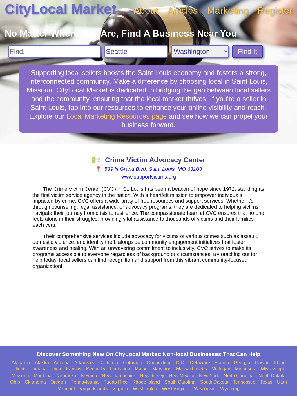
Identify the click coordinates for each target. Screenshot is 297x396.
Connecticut (159, 362)
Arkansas (84, 362)
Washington (145, 388)
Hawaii (262, 362)
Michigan (220, 368)
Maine (141, 368)
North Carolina (239, 375)
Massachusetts (191, 368)
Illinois (20, 368)
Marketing (227, 10)
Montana (43, 375)
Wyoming (230, 388)
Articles (182, 10)
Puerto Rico (115, 381)
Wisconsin (204, 388)
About (146, 10)
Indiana (39, 368)
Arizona (62, 362)
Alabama (21, 362)
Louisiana (120, 368)
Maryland (161, 368)
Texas (266, 381)
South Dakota (214, 381)
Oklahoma (35, 381)
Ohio (15, 381)
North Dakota (272, 375)
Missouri (20, 375)
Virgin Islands (93, 388)
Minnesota (245, 368)
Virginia (120, 388)
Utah (282, 381)
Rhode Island (146, 381)
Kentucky (95, 368)
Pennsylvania (84, 381)
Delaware (200, 362)
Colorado (132, 362)
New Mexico (181, 375)
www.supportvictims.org (148, 177)
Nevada (89, 375)
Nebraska (66, 375)
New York (209, 375)
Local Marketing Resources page (116, 116)
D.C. (180, 362)
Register (275, 10)
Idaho (280, 362)
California (108, 362)
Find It (247, 51)
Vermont (66, 388)
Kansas (74, 368)
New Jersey (152, 375)
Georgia (242, 362)
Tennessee (244, 381)
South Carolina (179, 381)
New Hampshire (118, 375)
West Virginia (175, 388)
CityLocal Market (60, 9)
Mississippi (272, 368)
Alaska (42, 362)
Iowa (56, 368)
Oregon (58, 381)
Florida (222, 362)
